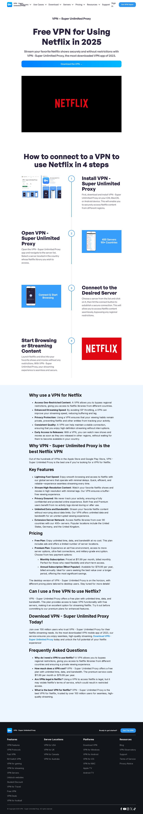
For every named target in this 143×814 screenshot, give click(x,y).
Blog (122, 745)
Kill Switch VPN (14, 759)
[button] (26, 4)
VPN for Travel (14, 786)
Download (54, 4)
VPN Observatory (128, 749)
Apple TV (87, 768)
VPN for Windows (91, 749)
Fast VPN (11, 754)
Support (106, 4)
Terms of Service (128, 759)
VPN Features (13, 745)
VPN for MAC (89, 763)
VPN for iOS (88, 759)
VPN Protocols (14, 749)
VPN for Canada (51, 754)
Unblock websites (15, 777)
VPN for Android (90, 754)
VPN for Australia (51, 759)
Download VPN (90, 745)
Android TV (88, 773)
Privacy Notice (126, 763)
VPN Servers (13, 773)
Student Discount (15, 782)
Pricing (79, 4)
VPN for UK (49, 749)
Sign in (113, 4)
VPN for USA (50, 745)
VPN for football (14, 800)
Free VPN (11, 791)
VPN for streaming (15, 768)
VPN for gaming (14, 763)
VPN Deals (12, 796)
